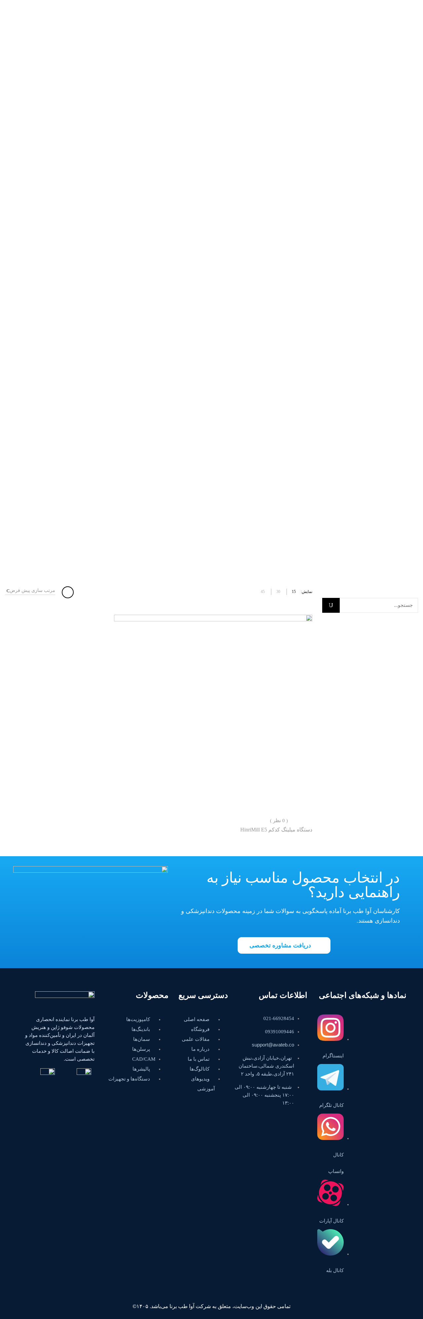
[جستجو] (331, 605)
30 (278, 591)
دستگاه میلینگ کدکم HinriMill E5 (276, 829)
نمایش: (306, 591)
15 (294, 591)
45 (263, 591)
